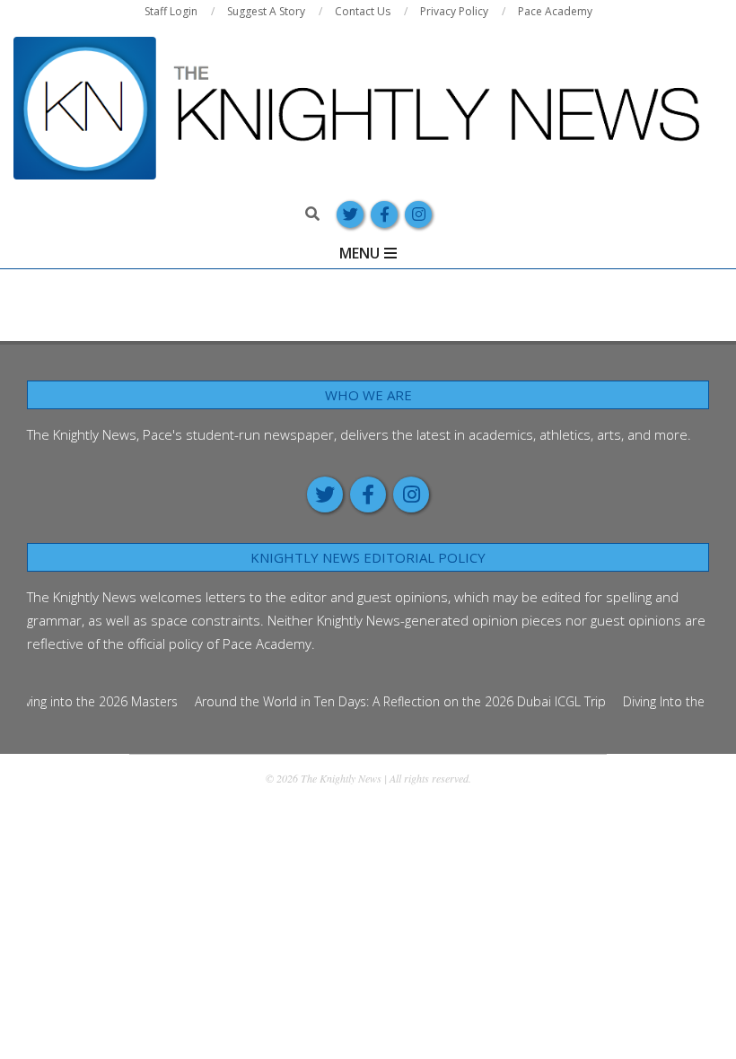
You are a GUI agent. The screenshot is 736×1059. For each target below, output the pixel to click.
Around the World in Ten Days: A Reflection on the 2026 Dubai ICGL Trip (393, 701)
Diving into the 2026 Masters (88, 701)
